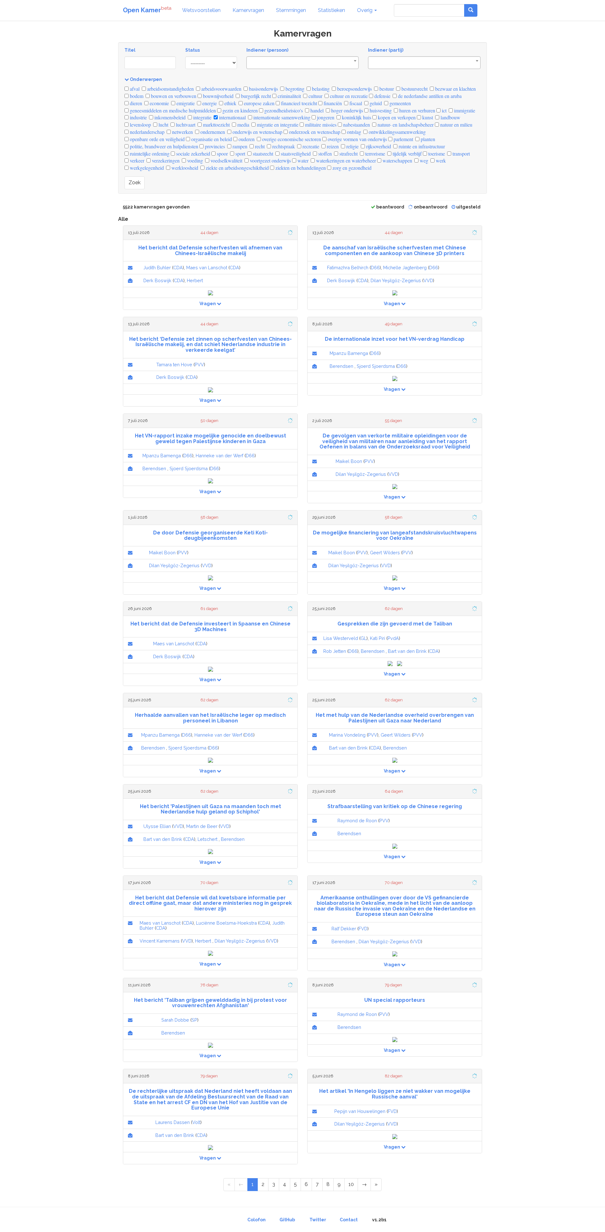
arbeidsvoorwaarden (220, 88)
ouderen (246, 139)
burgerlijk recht (255, 96)
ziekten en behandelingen (300, 167)
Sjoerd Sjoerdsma (376, 366)
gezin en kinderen (239, 110)
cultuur (314, 96)
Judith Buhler (157, 267)
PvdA (393, 638)
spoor (222, 153)
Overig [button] (365, 10)
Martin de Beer (201, 826)
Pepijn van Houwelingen (359, 1111)
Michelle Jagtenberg (405, 267)
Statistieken (331, 10)
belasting (320, 88)
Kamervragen (248, 10)
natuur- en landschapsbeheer (405, 124)
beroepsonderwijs (354, 88)
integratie (201, 117)
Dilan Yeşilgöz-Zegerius (396, 280)
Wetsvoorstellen (201, 10)
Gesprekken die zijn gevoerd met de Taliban (394, 624)
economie (158, 103)
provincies (214, 146)
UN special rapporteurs (394, 1000)
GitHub (287, 1219)
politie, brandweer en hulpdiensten (163, 146)
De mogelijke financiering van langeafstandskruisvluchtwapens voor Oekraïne (395, 535)
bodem (136, 96)
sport (239, 153)
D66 (375, 267)
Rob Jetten (334, 651)
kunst (427, 117)
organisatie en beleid (211, 139)
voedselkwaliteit (225, 160)
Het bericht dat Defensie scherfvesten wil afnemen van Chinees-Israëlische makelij (210, 250)
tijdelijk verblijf (406, 153)
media (242, 124)
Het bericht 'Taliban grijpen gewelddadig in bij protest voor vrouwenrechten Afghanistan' (210, 1003)
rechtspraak (283, 146)
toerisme (436, 153)
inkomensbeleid (169, 117)
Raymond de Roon (357, 820)
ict (444, 110)
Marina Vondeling (347, 735)
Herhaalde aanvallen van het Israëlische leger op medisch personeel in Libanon (210, 718)
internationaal (232, 117)
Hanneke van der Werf (219, 455)
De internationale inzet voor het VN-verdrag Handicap (394, 339)
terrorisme (374, 153)
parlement (402, 139)
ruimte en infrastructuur (421, 146)
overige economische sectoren (291, 139)
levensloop (140, 124)
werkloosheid (184, 167)
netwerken (182, 131)
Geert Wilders (385, 552)
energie (209, 103)
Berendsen (341, 366)
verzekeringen (165, 160)
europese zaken (258, 103)
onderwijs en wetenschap (256, 131)
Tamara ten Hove (174, 364)
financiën (332, 103)
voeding (194, 160)
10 (351, 1184)
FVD (363, 928)
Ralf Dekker (343, 928)
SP (194, 1020)
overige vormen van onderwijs (356, 139)
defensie (381, 96)
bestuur (386, 88)
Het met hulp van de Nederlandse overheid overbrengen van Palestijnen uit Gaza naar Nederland (395, 718)
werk (440, 160)
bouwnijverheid (217, 96)
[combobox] (302, 62)
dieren (135, 103)
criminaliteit (288, 96)
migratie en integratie (277, 124)
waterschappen (396, 160)
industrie (138, 117)
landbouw (449, 117)
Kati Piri (377, 638)
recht (259, 146)
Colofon (256, 1219)
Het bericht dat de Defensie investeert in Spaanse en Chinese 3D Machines (210, 626)
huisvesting (380, 110)
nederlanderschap (146, 131)
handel (316, 110)
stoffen (324, 153)
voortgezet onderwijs (270, 160)
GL (363, 638)
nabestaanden (356, 124)
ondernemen (212, 131)
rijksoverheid (378, 146)
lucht (162, 124)
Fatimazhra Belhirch (347, 267)
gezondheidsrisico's (283, 110)
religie (352, 146)
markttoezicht (216, 124)
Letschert (207, 839)
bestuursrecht (414, 88)
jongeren (325, 117)
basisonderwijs (263, 88)
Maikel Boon (349, 461)
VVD (428, 280)
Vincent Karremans (160, 941)
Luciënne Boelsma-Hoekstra (226, 923)
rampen (239, 146)
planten (427, 139)
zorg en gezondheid (351, 167)
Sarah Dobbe (175, 1020)
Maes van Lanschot (206, 267)
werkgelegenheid (146, 167)
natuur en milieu (455, 124)
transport (460, 153)
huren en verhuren (416, 110)
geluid (375, 103)
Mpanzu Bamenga (349, 353)
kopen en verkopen (396, 117)
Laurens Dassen (172, 1122)
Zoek (135, 182)
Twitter (317, 1219)
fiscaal (355, 103)
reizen (332, 146)
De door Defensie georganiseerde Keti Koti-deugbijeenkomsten (210, 535)
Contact (349, 1219)
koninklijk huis (356, 117)
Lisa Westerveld (340, 638)
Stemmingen (291, 10)
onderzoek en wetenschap (314, 131)
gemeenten (399, 103)
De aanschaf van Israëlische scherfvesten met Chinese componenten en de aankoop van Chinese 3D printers (394, 250)
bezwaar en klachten (455, 88)
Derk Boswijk (157, 280)
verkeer (136, 160)
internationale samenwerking (281, 117)
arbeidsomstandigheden (170, 88)
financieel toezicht (298, 103)
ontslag (353, 131)
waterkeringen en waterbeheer (345, 160)
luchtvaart (185, 124)
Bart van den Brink (407, 651)
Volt (196, 1122)
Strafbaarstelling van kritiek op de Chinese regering (394, 806)
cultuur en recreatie (348, 96)
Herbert (195, 280)
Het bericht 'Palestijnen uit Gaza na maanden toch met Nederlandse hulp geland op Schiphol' (210, 809)
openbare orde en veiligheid (157, 139)
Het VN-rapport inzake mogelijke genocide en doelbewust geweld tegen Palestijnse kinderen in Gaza (210, 438)
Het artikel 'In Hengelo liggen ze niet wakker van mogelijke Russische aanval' (394, 1094)
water (302, 160)
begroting (294, 88)
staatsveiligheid (295, 153)
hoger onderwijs (346, 110)
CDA (178, 267)
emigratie (185, 103)
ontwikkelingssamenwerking (396, 131)
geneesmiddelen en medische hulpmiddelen (172, 110)
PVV (199, 364)
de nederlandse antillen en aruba (429, 96)
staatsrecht (262, 153)
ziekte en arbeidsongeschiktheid (237, 167)
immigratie (464, 110)
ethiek (229, 103)
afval (134, 88)
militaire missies (320, 124)
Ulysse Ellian (157, 826)
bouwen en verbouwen (173, 96)
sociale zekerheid (192, 153)
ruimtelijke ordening (149, 153)
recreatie (310, 146)
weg (423, 160)
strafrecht (348, 153)
